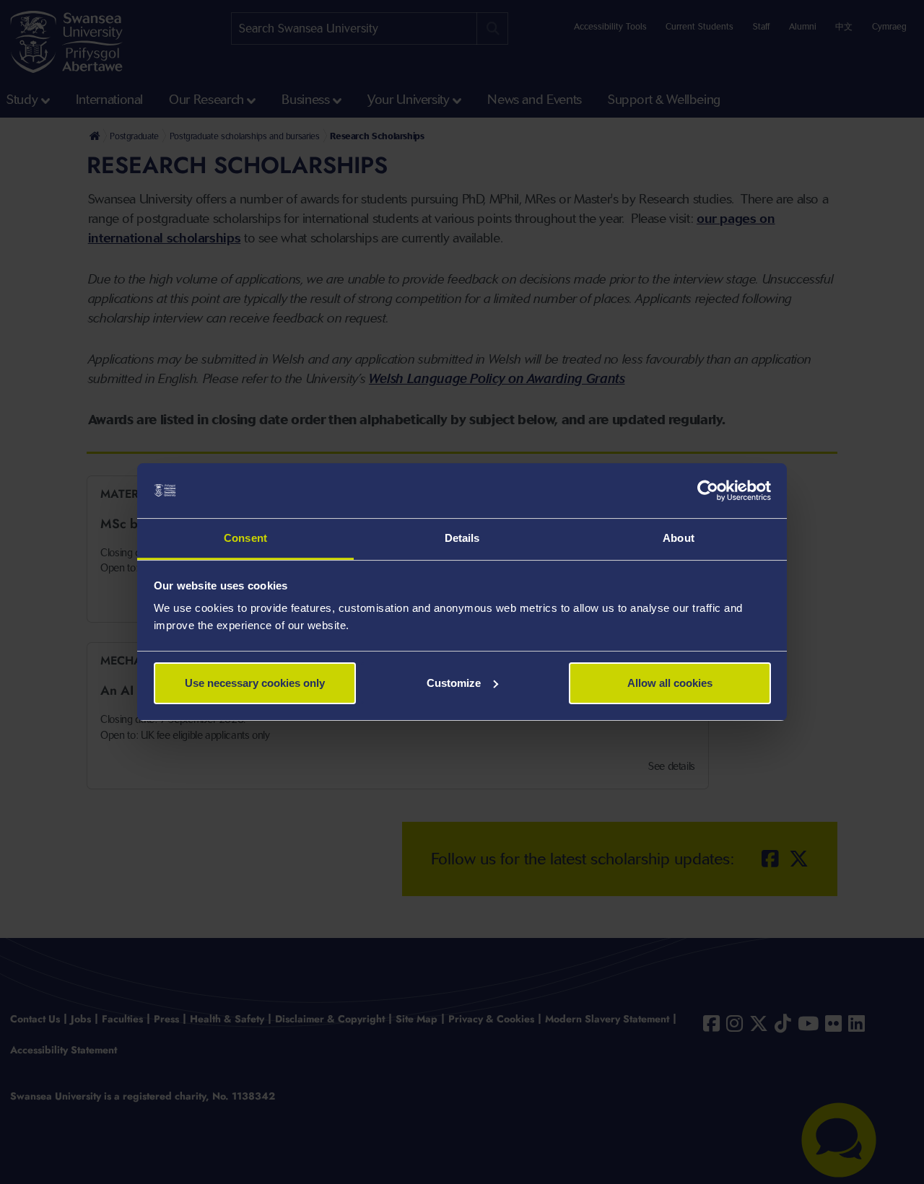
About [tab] (678, 538)
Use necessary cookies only (255, 683)
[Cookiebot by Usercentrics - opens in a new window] (708, 490)
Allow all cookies (669, 683)
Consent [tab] (245, 538)
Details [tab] (462, 538)
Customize (454, 683)
